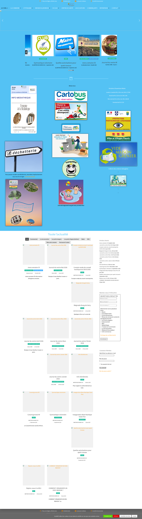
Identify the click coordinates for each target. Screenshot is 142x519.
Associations (80, 8)
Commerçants (92, 8)
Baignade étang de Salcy (82, 305)
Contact (115, 8)
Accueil (4, 8)
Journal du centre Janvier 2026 (58, 378)
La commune (15, 8)
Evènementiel (106, 322)
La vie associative (36, 58)
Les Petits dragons (107, 320)
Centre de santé (67, 8)
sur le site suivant (30, 176)
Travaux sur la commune (108, 327)
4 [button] (73, 70)
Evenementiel (33, 239)
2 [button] (70, 70)
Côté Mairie (27, 8)
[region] (71, 20)
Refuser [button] (116, 516)
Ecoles (55, 8)
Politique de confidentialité (108, 335)
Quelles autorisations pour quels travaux (82, 451)
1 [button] (68, 70)
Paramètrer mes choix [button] (125, 516)
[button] (2, 20)
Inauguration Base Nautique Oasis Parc (82, 416)
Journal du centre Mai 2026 (105, 62)
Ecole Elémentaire (107, 315)
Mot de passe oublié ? (105, 371)
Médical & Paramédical (108, 330)
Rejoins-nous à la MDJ (33, 488)
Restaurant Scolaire (87, 58)
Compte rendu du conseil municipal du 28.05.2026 (82, 268)
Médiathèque (105, 325)
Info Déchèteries (82, 377)
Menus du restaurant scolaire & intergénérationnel (109, 317)
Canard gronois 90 (34, 415)
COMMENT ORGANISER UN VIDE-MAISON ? (58, 489)
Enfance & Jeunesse (42, 8)
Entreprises (104, 8)
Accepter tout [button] (107, 516)
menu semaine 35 (82, 63)
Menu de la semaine (78, 58)
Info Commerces (106, 332)
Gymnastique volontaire (36, 63)
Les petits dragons (105, 58)
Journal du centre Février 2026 (82, 342)
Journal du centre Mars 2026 (58, 342)
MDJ (88, 239)
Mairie (59, 58)
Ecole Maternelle (107, 313)
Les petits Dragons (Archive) (71, 239)
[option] (36, 51)
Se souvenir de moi (106, 364)
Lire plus (134, 516)
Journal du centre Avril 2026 (33, 341)
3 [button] (71, 70)
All (27, 239)
